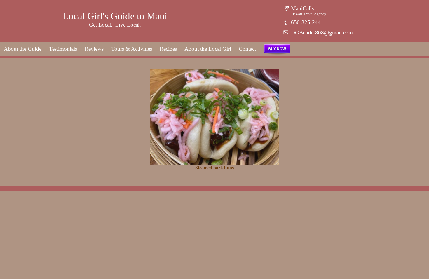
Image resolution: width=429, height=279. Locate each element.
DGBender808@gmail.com (321, 32)
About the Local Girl (207, 49)
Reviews (94, 49)
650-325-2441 (307, 22)
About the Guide (22, 49)
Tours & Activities (131, 49)
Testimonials (63, 49)
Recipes (168, 49)
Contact (247, 49)
